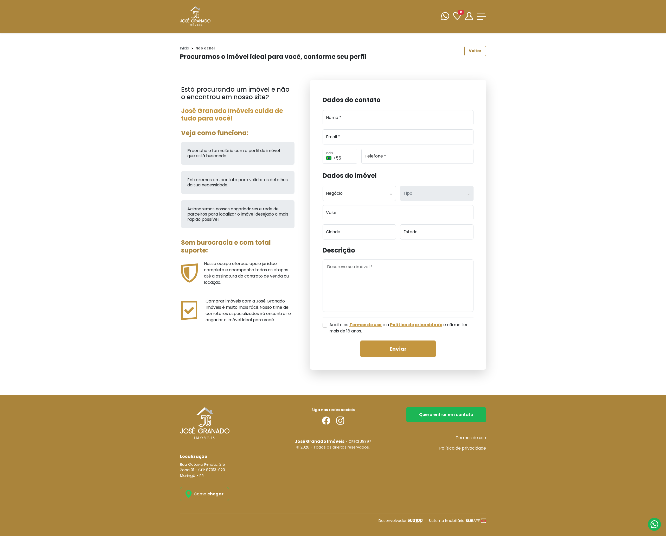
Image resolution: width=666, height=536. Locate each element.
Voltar (475, 50)
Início (184, 48)
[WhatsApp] (445, 16)
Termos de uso (471, 438)
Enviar (398, 348)
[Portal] (469, 16)
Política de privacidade (462, 448)
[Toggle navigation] (481, 17)
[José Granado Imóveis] (195, 16)
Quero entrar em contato (446, 415)
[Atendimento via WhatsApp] (654, 524)
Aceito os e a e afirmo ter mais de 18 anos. (398, 328)
